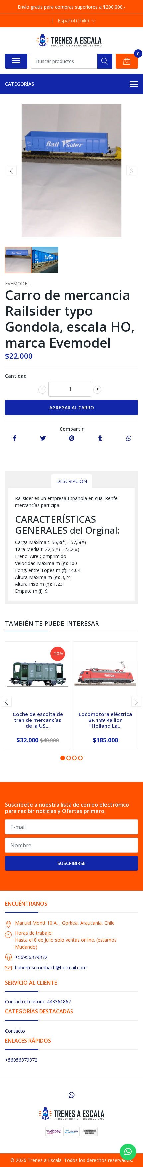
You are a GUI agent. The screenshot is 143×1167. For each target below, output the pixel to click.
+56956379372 (31, 957)
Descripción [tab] (71, 481)
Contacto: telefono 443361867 (38, 1001)
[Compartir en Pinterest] (71, 438)
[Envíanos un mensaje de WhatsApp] (128, 1152)
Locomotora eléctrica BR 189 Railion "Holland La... (105, 720)
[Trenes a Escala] (69, 40)
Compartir (72, 429)
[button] (77, 20)
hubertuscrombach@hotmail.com (51, 967)
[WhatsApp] (71, 1095)
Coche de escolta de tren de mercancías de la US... (38, 720)
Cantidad (16, 376)
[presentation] (12, 170)
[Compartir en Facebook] (14, 438)
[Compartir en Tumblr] (100, 438)
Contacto (15, 1031)
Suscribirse (71, 863)
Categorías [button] (19, 84)
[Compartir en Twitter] (43, 438)
